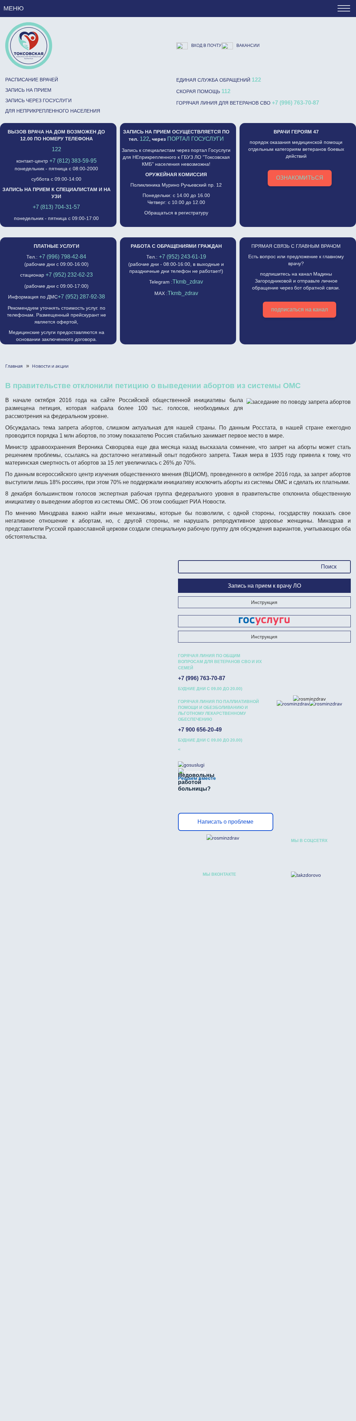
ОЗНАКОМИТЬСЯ (299, 178)
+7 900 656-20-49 (200, 730)
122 (256, 80)
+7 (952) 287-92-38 (81, 297)
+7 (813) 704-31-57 (56, 207)
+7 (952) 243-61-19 (182, 257)
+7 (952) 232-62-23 (69, 275)
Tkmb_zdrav (187, 282)
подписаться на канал (299, 309)
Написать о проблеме (225, 822)
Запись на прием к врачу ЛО (264, 586)
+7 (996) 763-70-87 (295, 103)
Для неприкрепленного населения (52, 111)
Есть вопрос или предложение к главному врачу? (296, 277)
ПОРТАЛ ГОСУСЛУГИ (195, 139)
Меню (13, 8)
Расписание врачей (31, 79)
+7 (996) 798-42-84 (62, 257)
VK (296, 855)
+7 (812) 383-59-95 (73, 161)
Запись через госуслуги (38, 100)
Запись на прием (28, 90)
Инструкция (264, 602)
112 (225, 91)
